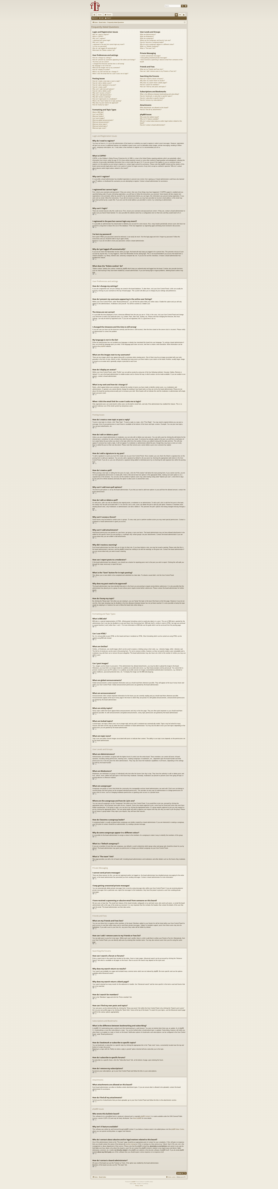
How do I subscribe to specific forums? (152, 98)
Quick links (95, 15)
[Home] (95, 6)
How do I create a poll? (99, 87)
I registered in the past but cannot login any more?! (108, 44)
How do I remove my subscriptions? (151, 100)
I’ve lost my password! (99, 46)
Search (96, 18)
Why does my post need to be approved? (105, 103)
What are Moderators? (147, 36)
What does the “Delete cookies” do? (103, 50)
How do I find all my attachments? (150, 109)
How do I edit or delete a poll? (101, 91)
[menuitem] (176, 14)
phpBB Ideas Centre (177, 1129)
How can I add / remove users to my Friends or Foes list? (158, 71)
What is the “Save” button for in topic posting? (106, 101)
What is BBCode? (98, 112)
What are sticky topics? (99, 124)
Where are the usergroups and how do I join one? (155, 40)
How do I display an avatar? (101, 69)
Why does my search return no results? (152, 80)
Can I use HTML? (97, 114)
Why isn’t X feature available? (149, 119)
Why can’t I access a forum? (101, 93)
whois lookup (131, 1144)
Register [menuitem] (184, 15)
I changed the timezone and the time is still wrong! (108, 64)
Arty (135, 1183)
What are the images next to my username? (106, 67)
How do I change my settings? (102, 58)
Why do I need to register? (100, 34)
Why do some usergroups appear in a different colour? (157, 44)
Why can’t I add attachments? (101, 95)
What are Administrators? (148, 34)
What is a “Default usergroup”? (149, 46)
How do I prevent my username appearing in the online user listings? (113, 59)
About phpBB (137, 1118)
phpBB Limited (145, 1116)
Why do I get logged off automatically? (104, 48)
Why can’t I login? (98, 42)
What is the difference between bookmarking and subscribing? (159, 94)
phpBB (102, 346)
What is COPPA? (97, 36)
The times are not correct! (100, 62)
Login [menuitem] (180, 15)
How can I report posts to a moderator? (104, 99)
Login (102, 18)
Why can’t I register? (98, 38)
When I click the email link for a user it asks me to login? (110, 73)
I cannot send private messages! (150, 56)
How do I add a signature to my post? (104, 85)
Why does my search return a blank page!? (153, 83)
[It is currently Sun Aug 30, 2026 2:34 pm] (184, 22)
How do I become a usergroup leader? (152, 42)
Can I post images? (98, 118)
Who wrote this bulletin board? (149, 117)
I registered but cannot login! (101, 40)
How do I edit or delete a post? (102, 83)
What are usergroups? (147, 38)
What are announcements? (100, 122)
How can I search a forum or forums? (151, 79)
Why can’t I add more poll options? (103, 89)
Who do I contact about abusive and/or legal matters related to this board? (161, 122)
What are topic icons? (99, 128)
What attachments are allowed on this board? (154, 107)
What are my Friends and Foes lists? (151, 69)
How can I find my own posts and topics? (153, 86)
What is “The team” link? (147, 48)
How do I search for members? (149, 84)
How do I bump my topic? (100, 105)
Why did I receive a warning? (101, 97)
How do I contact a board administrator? (152, 125)
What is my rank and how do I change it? (105, 71)
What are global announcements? (102, 120)
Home (100, 15)
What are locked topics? (100, 126)
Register (109, 18)
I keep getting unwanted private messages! (153, 58)
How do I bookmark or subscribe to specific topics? (156, 96)
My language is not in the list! (101, 65)
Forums (109, 15)
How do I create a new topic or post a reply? (106, 81)
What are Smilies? (98, 116)
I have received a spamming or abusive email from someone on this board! (161, 60)
